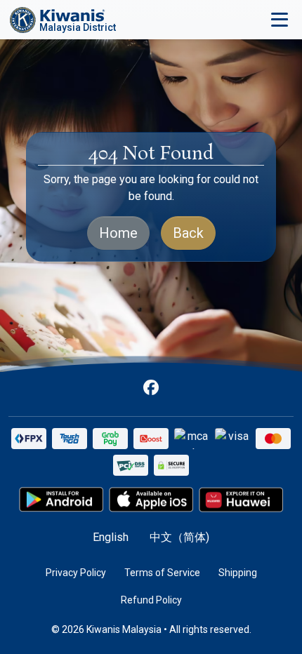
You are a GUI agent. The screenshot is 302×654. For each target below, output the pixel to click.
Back (188, 233)
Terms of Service (162, 572)
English (111, 537)
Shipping (237, 572)
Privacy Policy (76, 572)
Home (118, 233)
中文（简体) (179, 537)
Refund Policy (151, 600)
